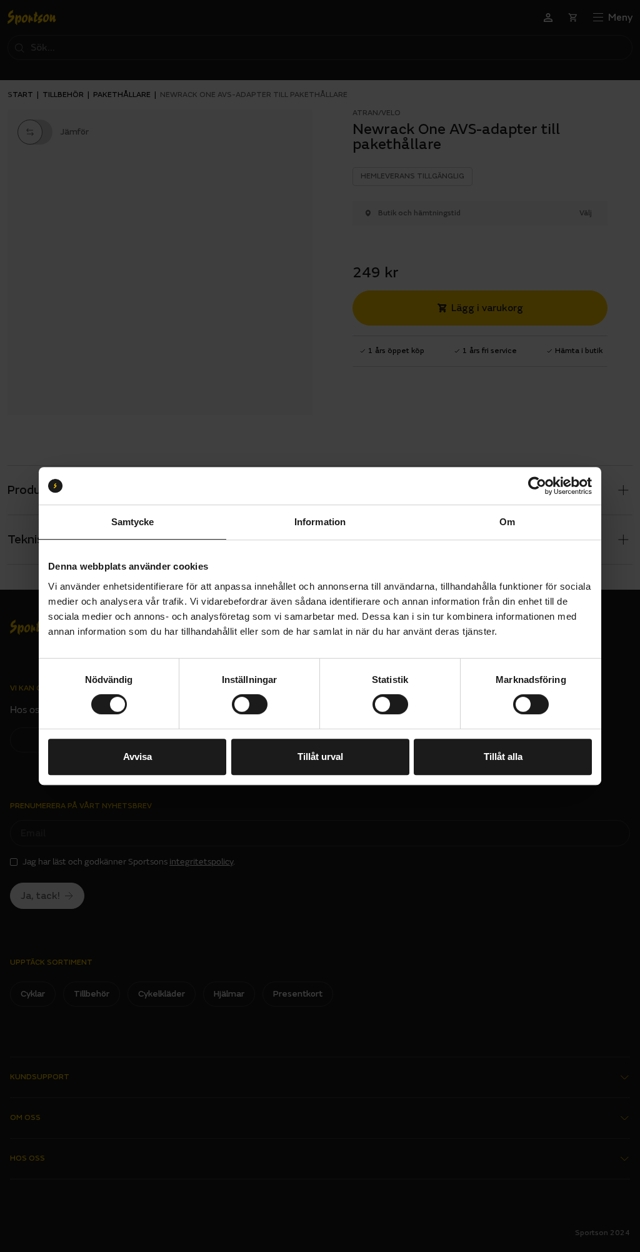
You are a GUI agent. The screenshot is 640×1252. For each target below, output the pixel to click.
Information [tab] (320, 521)
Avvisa (137, 756)
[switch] (250, 704)
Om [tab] (507, 521)
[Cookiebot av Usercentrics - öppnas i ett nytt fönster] (537, 485)
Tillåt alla (503, 756)
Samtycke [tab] (132, 521)
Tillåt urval (320, 756)
